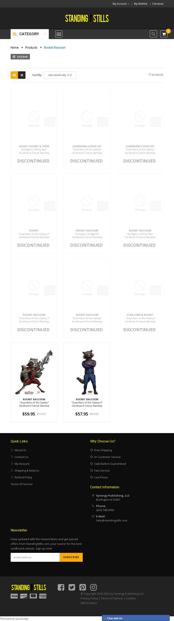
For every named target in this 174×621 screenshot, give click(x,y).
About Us (19, 450)
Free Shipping (102, 450)
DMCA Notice (89, 603)
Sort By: (37, 75)
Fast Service (101, 470)
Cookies (131, 598)
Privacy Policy (89, 598)
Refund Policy (22, 477)
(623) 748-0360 (105, 510)
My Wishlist (140, 4)
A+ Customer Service (107, 457)
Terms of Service (22, 484)
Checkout (157, 4)
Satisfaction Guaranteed (109, 464)
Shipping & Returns (26, 470)
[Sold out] (50, 122)
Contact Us (20, 457)
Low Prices (100, 477)
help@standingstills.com (111, 520)
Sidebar (22, 57)
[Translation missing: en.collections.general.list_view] (21, 75)
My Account (21, 464)
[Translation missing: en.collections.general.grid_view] (14, 75)
